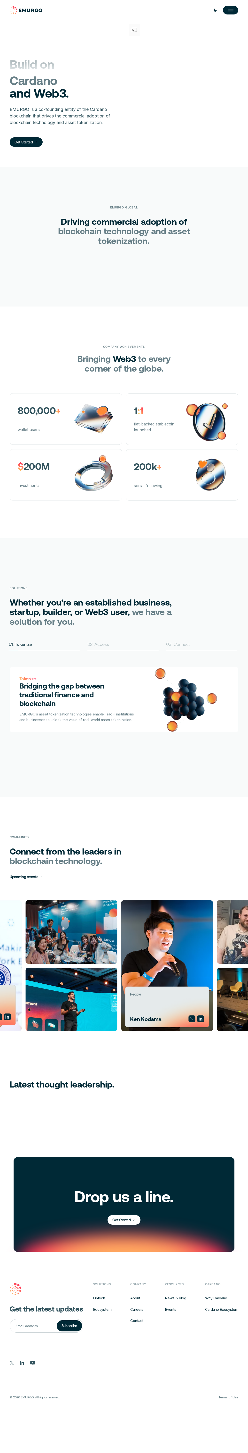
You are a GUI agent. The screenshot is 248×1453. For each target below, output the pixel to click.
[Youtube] (32, 1363)
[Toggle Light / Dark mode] (215, 10)
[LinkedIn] (151, 1018)
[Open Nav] (230, 10)
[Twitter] (143, 1018)
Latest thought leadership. (62, 1084)
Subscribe (69, 1326)
